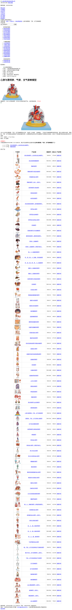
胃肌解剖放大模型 (33, 177)
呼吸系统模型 (34, 391)
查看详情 (59, 155)
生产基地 (3, 15)
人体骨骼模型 (6, 43)
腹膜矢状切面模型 (33, 305)
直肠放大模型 (34, 348)
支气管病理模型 (34, 568)
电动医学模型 (6, 37)
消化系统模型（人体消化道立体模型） (19, 145)
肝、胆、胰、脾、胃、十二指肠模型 (34, 262)
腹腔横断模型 (34, 311)
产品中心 (3, 12)
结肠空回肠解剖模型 (34, 327)
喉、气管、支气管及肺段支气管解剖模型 (34, 547)
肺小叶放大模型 (34, 450)
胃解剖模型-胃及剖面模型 (33, 171)
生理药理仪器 (6, 62)
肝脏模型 (34, 225)
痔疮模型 (34, 364)
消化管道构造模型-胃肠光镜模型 (34, 343)
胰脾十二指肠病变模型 (34, 268)
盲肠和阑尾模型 (34, 316)
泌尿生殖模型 (6, 52)
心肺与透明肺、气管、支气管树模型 (34, 413)
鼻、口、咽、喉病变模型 (34, 531)
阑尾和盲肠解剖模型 (34, 321)
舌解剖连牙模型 (34, 488)
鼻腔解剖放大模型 (33, 509)
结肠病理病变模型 (33, 375)
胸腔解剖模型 (34, 574)
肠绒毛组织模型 (34, 338)
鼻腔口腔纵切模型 (33, 520)
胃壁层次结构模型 (33, 214)
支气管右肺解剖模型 (34, 423)
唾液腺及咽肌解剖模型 (34, 295)
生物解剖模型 (6, 56)
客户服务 (3, 16)
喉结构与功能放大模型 (34, 477)
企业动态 (3, 13)
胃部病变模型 (34, 193)
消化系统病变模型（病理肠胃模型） (34, 203)
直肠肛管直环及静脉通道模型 (34, 354)
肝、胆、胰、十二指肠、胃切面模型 (34, 257)
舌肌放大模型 (34, 289)
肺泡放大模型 (34, 440)
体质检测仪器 (6, 60)
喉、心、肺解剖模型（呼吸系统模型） (33, 504)
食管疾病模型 (34, 198)
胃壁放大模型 (34, 209)
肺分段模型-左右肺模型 (34, 402)
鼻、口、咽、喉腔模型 (34, 536)
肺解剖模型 (34, 397)
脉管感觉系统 (6, 47)
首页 (7, 21)
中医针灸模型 (6, 36)
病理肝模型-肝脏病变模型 (33, 279)
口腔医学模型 (6, 55)
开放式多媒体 (6, 39)
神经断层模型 (6, 50)
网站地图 (10, 2)
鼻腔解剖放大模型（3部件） (34, 515)
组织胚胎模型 (6, 53)
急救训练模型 (6, 28)
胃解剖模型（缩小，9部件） (34, 182)
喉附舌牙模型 (34, 483)
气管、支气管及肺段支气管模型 (34, 558)
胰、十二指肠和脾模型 (34, 252)
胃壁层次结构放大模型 (34, 219)
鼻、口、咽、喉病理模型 (34, 526)
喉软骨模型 (34, 466)
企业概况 (3, 9)
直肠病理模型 (34, 359)
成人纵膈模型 (34, 601)
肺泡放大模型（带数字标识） (34, 445)
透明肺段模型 (34, 407)
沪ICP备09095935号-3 (22, 607)
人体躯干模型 (6, 44)
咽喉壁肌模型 (34, 499)
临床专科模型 (6, 33)
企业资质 (3, 11)
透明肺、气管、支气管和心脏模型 (33, 418)
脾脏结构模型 (34, 386)
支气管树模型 (34, 563)
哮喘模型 (34, 434)
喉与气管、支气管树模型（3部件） (34, 552)
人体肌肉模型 (6, 46)
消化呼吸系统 (18, 21)
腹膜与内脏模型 (34, 300)
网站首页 (3, 8)
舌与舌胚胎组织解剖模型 (34, 493)
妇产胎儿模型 (6, 31)
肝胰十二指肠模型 (33, 241)
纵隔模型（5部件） (34, 590)
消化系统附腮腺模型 (34, 160)
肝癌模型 (34, 284)
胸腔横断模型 (34, 579)
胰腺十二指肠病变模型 (34, 273)
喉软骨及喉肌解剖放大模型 (34, 472)
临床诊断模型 (6, 34)
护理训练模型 (6, 30)
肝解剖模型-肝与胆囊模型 (33, 230)
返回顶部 (3, 608)
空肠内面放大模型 (33, 332)
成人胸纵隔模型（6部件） (33, 585)
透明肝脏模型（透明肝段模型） (34, 236)
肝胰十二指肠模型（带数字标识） (33, 246)
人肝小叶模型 (34, 381)
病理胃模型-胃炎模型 (34, 187)
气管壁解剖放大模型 (34, 542)
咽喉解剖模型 (34, 461)
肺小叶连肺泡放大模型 (34, 456)
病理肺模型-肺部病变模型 (33, 429)
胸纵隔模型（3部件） (34, 595)
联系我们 (3, 18)
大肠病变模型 (34, 370)
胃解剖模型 (13, 146)
